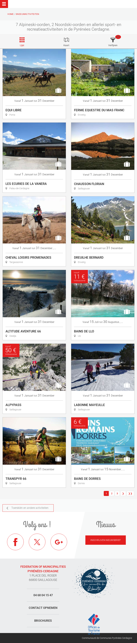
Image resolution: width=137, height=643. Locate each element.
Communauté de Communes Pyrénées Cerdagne (107, 638)
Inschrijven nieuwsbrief (105, 540)
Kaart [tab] (66, 45)
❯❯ (130, 493)
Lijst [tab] (22, 45)
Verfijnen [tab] (112, 45)
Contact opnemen (43, 608)
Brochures (43, 620)
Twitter (37, 542)
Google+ (58, 542)
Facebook (15, 542)
